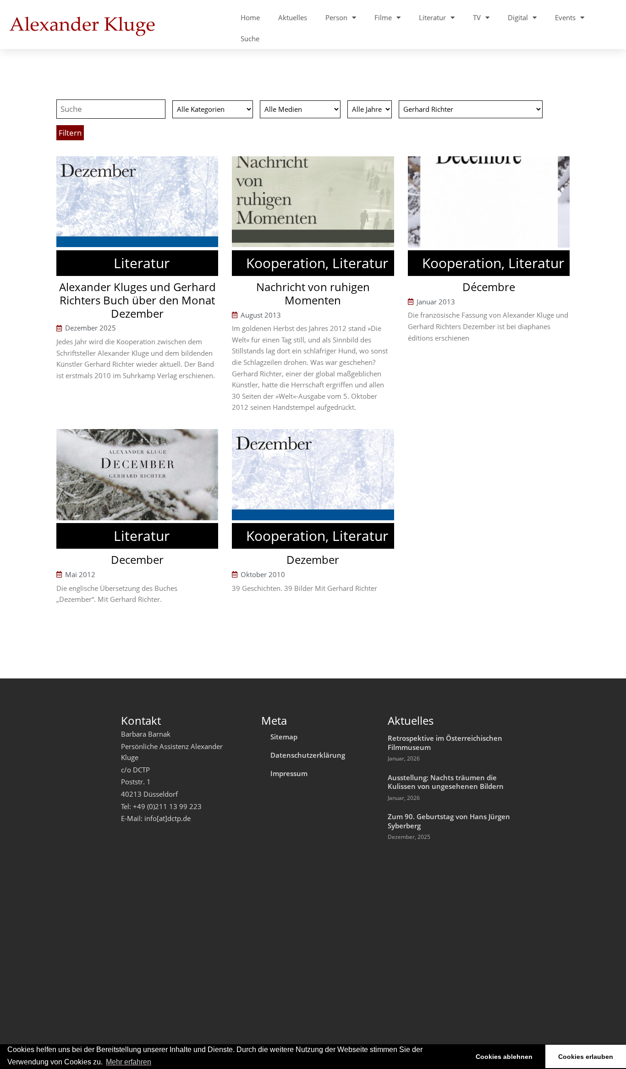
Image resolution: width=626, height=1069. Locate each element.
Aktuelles (292, 17)
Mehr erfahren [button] (128, 1062)
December (137, 559)
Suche (250, 38)
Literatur (432, 17)
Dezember (312, 559)
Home (250, 17)
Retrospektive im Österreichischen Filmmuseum (445, 742)
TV (477, 17)
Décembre (488, 286)
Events (565, 17)
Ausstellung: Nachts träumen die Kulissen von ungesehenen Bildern (446, 782)
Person (336, 17)
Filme (383, 17)
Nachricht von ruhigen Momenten (313, 293)
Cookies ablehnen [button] (504, 1056)
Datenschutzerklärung (307, 755)
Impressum (289, 773)
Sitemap (283, 736)
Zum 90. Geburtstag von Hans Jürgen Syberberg (449, 821)
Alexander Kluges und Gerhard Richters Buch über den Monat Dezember (137, 300)
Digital (518, 17)
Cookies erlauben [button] (585, 1056)
